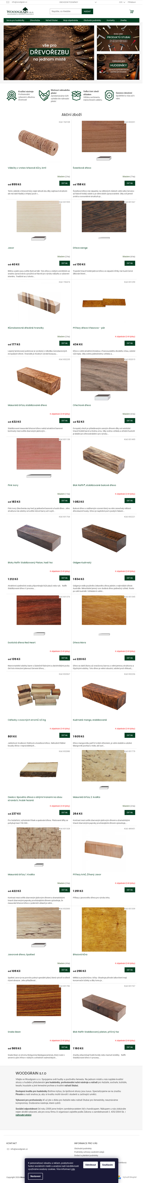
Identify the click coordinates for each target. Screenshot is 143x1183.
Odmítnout (90, 1165)
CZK (121, 2)
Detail (65, 183)
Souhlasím (107, 1165)
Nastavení (35, 1176)
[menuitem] (15, 20)
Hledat (87, 11)
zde (73, 1169)
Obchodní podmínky (68, 2)
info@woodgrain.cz (19, 1149)
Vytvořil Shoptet (130, 1177)
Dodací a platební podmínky (86, 1155)
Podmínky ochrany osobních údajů (89, 1152)
